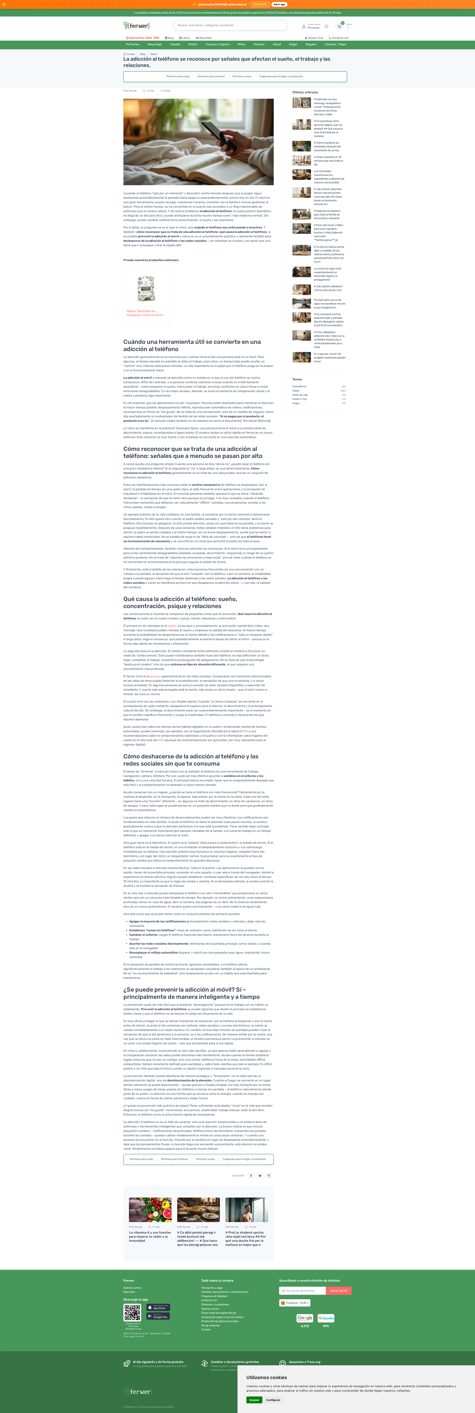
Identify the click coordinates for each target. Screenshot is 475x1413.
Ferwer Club (315, 38)
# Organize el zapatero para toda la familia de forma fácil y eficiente (327, 214)
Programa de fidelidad (214, 1296)
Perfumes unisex (242, 76)
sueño (172, 626)
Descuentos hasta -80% (144, 38)
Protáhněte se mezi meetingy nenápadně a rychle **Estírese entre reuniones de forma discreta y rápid (327, 107)
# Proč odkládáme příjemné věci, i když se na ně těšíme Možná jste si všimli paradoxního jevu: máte (329, 340)
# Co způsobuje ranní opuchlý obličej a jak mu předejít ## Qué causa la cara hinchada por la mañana (328, 129)
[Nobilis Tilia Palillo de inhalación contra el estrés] (147, 285)
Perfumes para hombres (211, 76)
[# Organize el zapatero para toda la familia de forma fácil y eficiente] (301, 214)
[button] (158, 1307)
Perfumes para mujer (178, 76)
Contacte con (340, 38)
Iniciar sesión (338, 1290)
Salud (153, 54)
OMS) (244, 731)
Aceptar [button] (254, 1399)
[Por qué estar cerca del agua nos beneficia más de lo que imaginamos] (301, 304)
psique (155, 676)
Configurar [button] (273, 1399)
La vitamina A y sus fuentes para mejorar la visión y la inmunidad (150, 1236)
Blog (171, 38)
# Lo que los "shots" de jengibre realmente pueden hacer (330, 357)
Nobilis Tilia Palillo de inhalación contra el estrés (145, 313)
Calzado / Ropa (335, 44)
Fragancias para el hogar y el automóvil (281, 76)
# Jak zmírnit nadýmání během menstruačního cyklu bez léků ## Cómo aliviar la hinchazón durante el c (328, 197)
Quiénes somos (132, 1287)
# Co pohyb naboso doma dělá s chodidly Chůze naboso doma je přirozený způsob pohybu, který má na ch (329, 254)
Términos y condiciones (215, 1304)
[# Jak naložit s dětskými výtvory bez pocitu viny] (301, 290)
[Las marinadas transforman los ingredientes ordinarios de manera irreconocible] (301, 176)
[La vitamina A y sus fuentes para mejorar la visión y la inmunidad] (150, 1210)
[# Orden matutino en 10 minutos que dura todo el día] (301, 160)
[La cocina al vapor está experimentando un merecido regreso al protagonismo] (301, 274)
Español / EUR (296, 1303)
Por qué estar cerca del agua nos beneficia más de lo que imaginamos (329, 304)
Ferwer (131, 54)
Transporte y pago (212, 1287)
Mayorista (206, 38)
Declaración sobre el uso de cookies (222, 1317)
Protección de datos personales (220, 1321)
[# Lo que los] (301, 357)
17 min (150, 90)
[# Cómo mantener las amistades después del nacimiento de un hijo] (301, 146)
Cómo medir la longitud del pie (218, 1312)
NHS (161, 740)
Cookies (206, 1329)
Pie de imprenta (210, 1325)
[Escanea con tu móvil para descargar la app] (133, 1313)
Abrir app (279, 4)
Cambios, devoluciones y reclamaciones (224, 1292)
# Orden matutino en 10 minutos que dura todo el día (328, 160)
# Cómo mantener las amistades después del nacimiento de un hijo (327, 146)
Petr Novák (130, 90)
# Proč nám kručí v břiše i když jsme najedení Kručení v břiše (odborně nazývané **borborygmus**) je (328, 233)
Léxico (186, 38)
